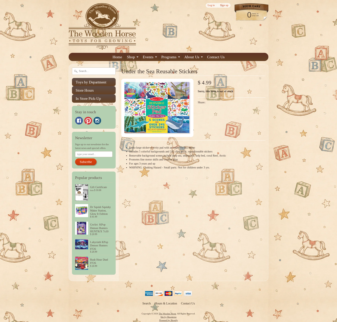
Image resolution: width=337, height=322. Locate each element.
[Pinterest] (88, 121)
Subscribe (86, 162)
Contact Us (216, 57)
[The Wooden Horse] (102, 47)
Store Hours (85, 90)
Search (146, 303)
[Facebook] (79, 121)
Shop (131, 57)
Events (148, 57)
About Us (191, 57)
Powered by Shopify (168, 320)
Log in (211, 5)
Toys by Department (91, 82)
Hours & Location (166, 303)
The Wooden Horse (167, 313)
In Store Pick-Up (88, 98)
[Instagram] (97, 121)
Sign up (224, 5)
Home (117, 57)
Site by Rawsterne (168, 317)
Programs (168, 57)
